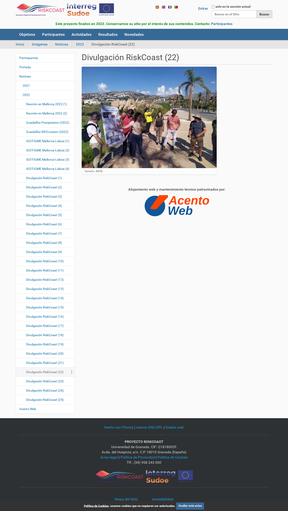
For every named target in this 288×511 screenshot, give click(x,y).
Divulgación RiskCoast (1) (44, 178)
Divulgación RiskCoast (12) (45, 279)
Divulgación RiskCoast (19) (45, 344)
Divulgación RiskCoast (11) (45, 270)
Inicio (20, 44)
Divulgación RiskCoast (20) (45, 353)
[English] (163, 7)
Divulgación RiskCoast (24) (45, 390)
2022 (80, 44)
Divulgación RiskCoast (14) (45, 298)
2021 (26, 85)
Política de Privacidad (137, 457)
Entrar (203, 8)
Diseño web (174, 427)
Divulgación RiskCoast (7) (44, 233)
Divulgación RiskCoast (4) (44, 206)
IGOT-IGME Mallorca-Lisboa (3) (47, 159)
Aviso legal (109, 457)
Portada (25, 67)
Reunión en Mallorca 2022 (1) (46, 104)
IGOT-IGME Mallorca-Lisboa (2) (47, 150)
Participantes (221, 24)
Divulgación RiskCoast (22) (45, 372)
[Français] (169, 7)
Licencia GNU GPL (148, 427)
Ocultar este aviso (190, 505)
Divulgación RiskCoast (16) (45, 316)
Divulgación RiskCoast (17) (45, 326)
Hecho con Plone (117, 427)
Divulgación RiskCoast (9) (44, 252)
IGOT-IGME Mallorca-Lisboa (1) (47, 141)
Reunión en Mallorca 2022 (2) (46, 113)
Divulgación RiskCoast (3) (44, 196)
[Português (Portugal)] (176, 7)
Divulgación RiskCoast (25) (45, 400)
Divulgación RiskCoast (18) (45, 335)
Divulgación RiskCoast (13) (45, 289)
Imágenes (39, 44)
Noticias (61, 44)
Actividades (82, 34)
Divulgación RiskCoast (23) (45, 381)
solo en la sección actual (233, 6)
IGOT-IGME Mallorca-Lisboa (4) (47, 169)
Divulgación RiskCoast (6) (44, 224)
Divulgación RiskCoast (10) (45, 261)
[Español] (65, 9)
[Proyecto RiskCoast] (144, 476)
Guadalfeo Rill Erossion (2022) (47, 132)
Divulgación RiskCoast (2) (44, 187)
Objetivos (27, 34)
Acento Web (27, 409)
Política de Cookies (173, 457)
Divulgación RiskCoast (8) (44, 242)
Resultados (108, 34)
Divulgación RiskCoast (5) (44, 215)
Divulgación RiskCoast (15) (45, 307)
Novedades (134, 34)
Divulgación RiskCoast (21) (45, 363)
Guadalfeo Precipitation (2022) (47, 122)
